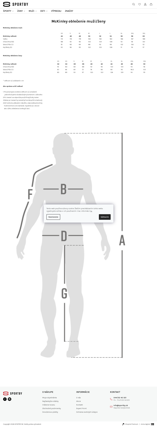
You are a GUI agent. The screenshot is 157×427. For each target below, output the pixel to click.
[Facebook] (5, 399)
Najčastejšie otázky (50, 401)
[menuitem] (8, 11)
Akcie (78, 401)
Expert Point (81, 408)
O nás (78, 397)
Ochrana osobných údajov (87, 412)
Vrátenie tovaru (48, 405)
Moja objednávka (49, 397)
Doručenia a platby (50, 412)
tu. (91, 211)
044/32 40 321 (120, 397)
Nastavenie (53, 217)
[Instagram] (9, 399)
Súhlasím (105, 217)
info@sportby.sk (121, 405)
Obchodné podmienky (51, 408)
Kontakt (79, 405)
